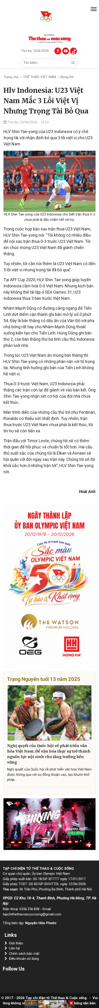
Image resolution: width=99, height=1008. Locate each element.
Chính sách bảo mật (24, 953)
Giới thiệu (16, 943)
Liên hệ (14, 948)
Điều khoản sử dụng (24, 959)
